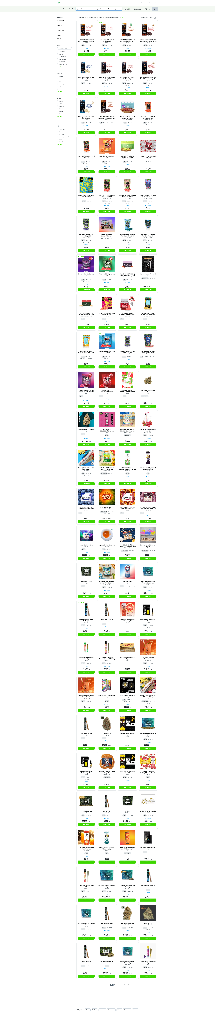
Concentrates (60, 30)
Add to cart (86, 54)
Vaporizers (59, 25)
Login (149, 8)
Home (58, 9)
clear (123, 17)
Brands (71, 9)
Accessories (60, 28)
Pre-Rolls (59, 35)
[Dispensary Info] (125, 9)
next (129, 984)
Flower (58, 33)
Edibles (59, 38)
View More (59, 67)
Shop (64, 9)
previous (106, 984)
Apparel (59, 23)
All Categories (60, 20)
